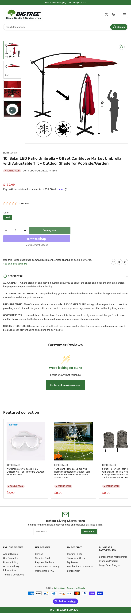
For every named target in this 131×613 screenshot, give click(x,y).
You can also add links (15, 263)
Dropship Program (108, 561)
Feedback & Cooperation (80, 566)
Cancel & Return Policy (47, 566)
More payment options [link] (37, 245)
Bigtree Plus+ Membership (113, 556)
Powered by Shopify (76, 588)
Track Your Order (76, 558)
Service (39, 554)
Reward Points (74, 554)
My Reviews (73, 562)
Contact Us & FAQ (44, 570)
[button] (65, 610)
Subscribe (89, 531)
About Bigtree (10, 554)
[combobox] (65, 27)
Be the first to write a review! (65, 385)
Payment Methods (44, 562)
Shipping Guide (43, 558)
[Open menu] (124, 14)
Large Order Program (110, 565)
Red (8, 217)
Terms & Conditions (13, 574)
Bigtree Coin (73, 570)
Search (121, 27)
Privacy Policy (10, 562)
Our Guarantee (10, 558)
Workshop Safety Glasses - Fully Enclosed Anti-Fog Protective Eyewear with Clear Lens (25, 472)
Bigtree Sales (10, 153)
